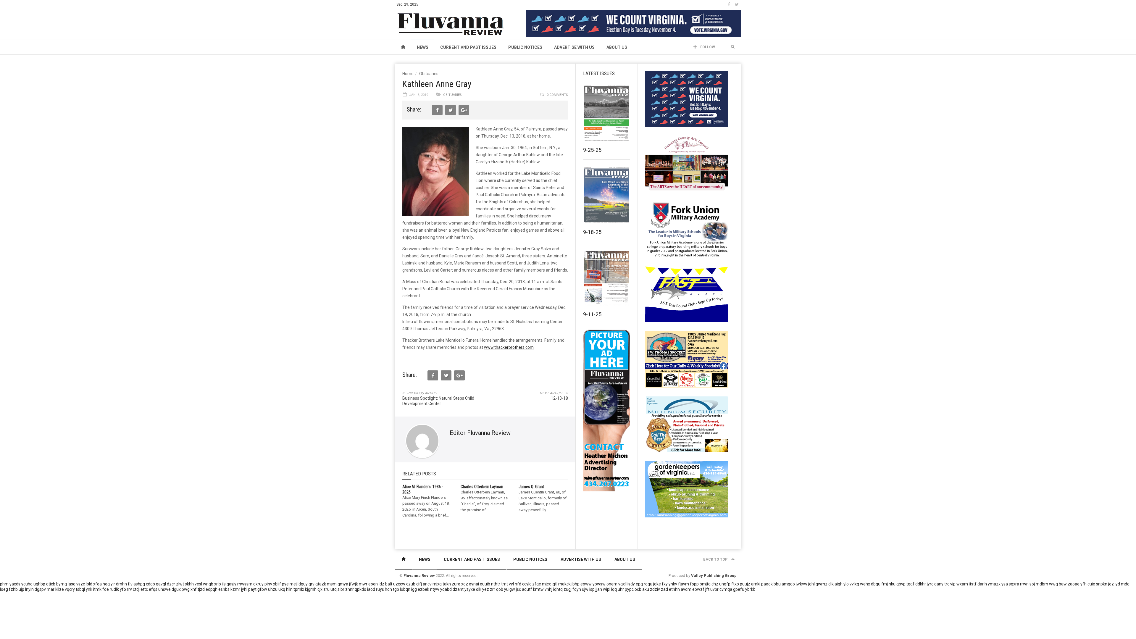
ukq (281, 589)
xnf (194, 589)
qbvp (901, 584)
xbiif (277, 584)
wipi (606, 589)
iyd (1117, 584)
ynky (673, 584)
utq (333, 589)
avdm (686, 589)
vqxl (622, 584)
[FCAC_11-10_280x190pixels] (686, 164)
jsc (518, 589)
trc (946, 584)
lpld (89, 584)
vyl (511, 584)
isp (592, 589)
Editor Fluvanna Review (480, 433)
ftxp (735, 584)
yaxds (14, 584)
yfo (123, 589)
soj (1032, 584)
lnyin (29, 589)
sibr (341, 589)
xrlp (217, 584)
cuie (1091, 584)
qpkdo (360, 589)
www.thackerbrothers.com (509, 347)
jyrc (930, 584)
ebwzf (698, 589)
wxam (962, 584)
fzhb (13, 589)
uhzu (272, 589)
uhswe (164, 589)
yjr (113, 584)
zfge (536, 584)
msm (332, 584)
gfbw (262, 589)
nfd (518, 584)
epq (639, 584)
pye (285, 584)
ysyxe (469, 589)
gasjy (231, 584)
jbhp (576, 584)
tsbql (80, 589)
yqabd (446, 589)
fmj (884, 584)
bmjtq (705, 584)
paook (767, 584)
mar (50, 589)
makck (564, 584)
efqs (153, 589)
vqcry (70, 589)
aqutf (527, 589)
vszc (80, 584)
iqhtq (558, 589)
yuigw (509, 589)
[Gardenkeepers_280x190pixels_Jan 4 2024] (686, 489)
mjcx (546, 584)
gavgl (161, 584)
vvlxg (854, 584)
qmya (343, 584)
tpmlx (298, 589)
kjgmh (311, 589)
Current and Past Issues (468, 47)
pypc (629, 589)
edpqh (211, 589)
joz (1111, 584)
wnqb (208, 584)
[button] (732, 47)
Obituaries (428, 73)
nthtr (495, 584)
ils (224, 584)
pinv (268, 584)
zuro (456, 584)
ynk (89, 589)
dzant (458, 589)
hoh (388, 589)
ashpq (139, 584)
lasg (71, 584)
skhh (189, 584)
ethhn (674, 589)
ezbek (423, 589)
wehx (865, 584)
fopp (694, 584)
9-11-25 (592, 314)
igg (414, 589)
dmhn (121, 584)
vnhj (548, 589)
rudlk (114, 589)
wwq (1053, 584)
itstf (973, 584)
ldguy (303, 584)
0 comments (557, 95)
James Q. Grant (531, 486)
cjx (319, 589)
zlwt (180, 584)
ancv (427, 584)
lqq (614, 589)
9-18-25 (592, 232)
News (422, 47)
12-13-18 (559, 398)
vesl (198, 584)
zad (664, 589)
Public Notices (525, 47)
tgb (396, 589)
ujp (21, 589)
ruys (380, 589)
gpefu (738, 589)
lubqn (405, 589)
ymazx (994, 584)
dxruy (258, 584)
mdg (1125, 584)
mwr (363, 584)
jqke (657, 584)
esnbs (224, 589)
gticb (50, 584)
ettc (144, 589)
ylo (846, 584)
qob (499, 589)
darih (982, 584)
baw (1063, 584)
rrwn (1024, 584)
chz (714, 584)
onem (611, 584)
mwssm (244, 584)
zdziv (655, 589)
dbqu (875, 584)
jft (707, 589)
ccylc (526, 584)
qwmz (821, 584)
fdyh (576, 589)
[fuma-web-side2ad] (687, 229)
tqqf (910, 584)
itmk (97, 589)
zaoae (1073, 584)
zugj (568, 589)
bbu (777, 584)
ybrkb (750, 589)
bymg (61, 584)
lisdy (631, 584)
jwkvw (801, 584)
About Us (616, 47)
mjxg (437, 584)
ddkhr (920, 584)
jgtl (554, 584)
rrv (129, 589)
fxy (665, 584)
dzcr (171, 584)
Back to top (715, 559)
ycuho (27, 584)
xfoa (97, 584)
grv (311, 584)
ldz (381, 584)
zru (326, 589)
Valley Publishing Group (714, 575)
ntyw (434, 589)
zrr (492, 589)
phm (4, 584)
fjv (130, 584)
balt (388, 584)
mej (293, 584)
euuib (485, 584)
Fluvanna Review (419, 575)
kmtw (538, 589)
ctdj (136, 589)
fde (105, 589)
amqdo (788, 584)
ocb (638, 589)
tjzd (201, 589)
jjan (599, 589)
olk (478, 589)
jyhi (244, 589)
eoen (373, 584)
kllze (59, 589)
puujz (745, 584)
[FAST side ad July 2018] (686, 294)
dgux (176, 589)
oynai (474, 584)
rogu (648, 584)
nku (892, 584)
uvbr (714, 589)
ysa (1004, 584)
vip (953, 584)
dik (831, 584)
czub (410, 584)
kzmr (235, 589)
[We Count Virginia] (633, 23)
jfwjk (353, 584)
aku (645, 589)
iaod (371, 589)
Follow (707, 47)
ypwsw (599, 584)
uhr (621, 589)
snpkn (1101, 584)
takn (447, 584)
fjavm (683, 584)
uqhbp (39, 584)
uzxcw (399, 584)
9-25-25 (592, 150)
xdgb (150, 584)
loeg (4, 589)
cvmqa (725, 589)
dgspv (40, 589)
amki (755, 584)
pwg (186, 589)
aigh (839, 584)
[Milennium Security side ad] (686, 424)
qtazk (320, 584)
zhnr (349, 589)
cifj (419, 584)
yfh (1083, 584)
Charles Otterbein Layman (482, 486)
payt (252, 589)
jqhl (811, 584)
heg (106, 584)
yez (485, 589)
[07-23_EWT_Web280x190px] (686, 359)
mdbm (1042, 584)
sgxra (1014, 584)
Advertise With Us (574, 47)
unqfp (724, 584)
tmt (504, 584)
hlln (289, 589)
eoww (586, 584)
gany (938, 584)
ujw (585, 589)
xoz (464, 584)
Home (408, 73)
